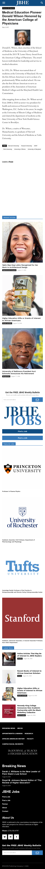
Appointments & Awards (9, 270)
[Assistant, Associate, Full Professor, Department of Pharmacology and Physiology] (22, 517)
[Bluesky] (4, 836)
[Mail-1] (10, 836)
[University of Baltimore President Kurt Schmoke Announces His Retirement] (22, 348)
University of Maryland (34, 149)
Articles (20, 658)
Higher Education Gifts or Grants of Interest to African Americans (29, 690)
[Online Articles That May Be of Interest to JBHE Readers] (9, 659)
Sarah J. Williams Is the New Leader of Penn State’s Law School (21, 772)
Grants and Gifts (7, 323)
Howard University (26, 146)
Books (19, 676)
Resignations (6, 376)
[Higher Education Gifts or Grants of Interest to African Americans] (22, 295)
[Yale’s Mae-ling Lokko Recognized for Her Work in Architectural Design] (22, 242)
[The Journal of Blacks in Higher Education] (22, 3)
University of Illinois (20, 149)
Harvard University (13, 146)
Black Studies (21, 715)
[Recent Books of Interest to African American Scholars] (9, 676)
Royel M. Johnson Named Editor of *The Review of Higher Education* (22, 781)
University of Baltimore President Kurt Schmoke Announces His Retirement (19, 372)
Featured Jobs (8, 444)
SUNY (35, 146)
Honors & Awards (8, 8)
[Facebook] (16, 836)
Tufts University (7, 149)
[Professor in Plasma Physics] (22, 468)
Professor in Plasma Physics (11, 491)
